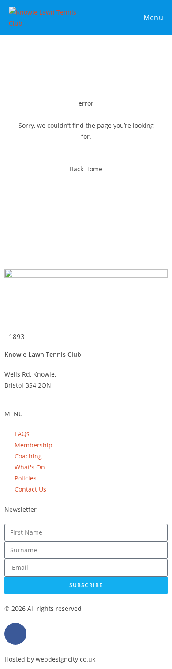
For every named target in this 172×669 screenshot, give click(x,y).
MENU (13, 414)
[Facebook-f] (15, 634)
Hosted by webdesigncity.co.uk (49, 659)
